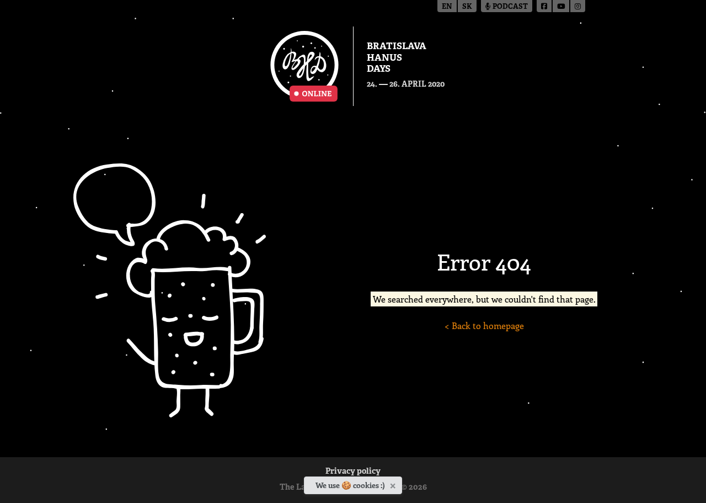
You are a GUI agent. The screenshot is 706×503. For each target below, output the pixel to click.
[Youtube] (561, 6)
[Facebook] (545, 6)
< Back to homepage (484, 325)
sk (467, 6)
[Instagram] (577, 6)
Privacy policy (353, 472)
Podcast (509, 6)
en (447, 6)
